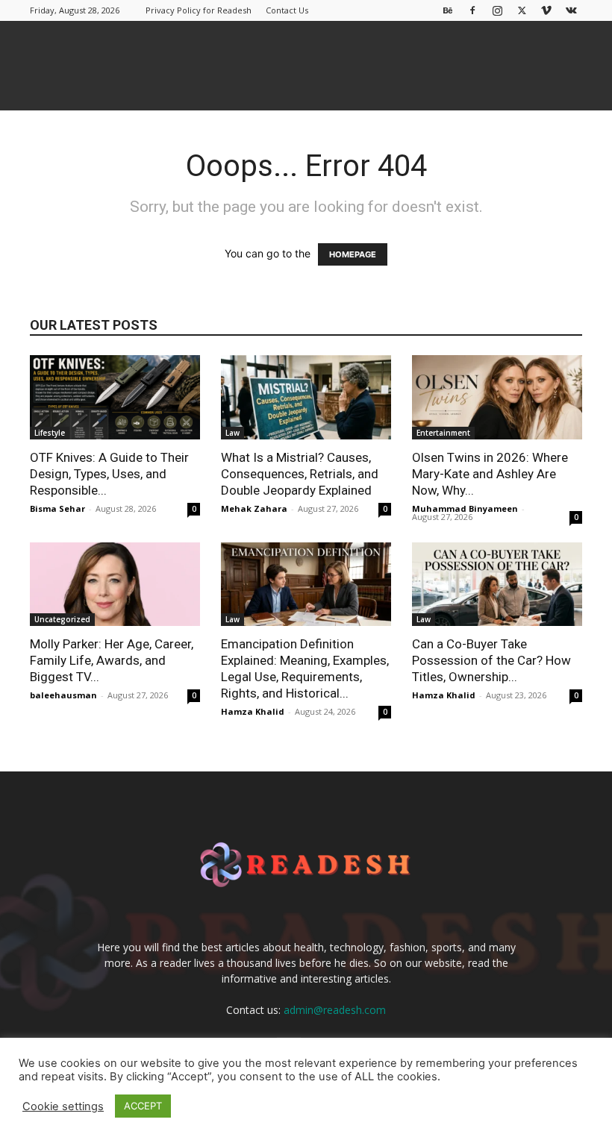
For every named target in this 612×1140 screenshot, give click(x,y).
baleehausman (63, 695)
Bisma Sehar (57, 508)
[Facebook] (472, 10)
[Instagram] (497, 10)
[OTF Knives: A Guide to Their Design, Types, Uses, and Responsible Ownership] (115, 397)
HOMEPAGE (352, 254)
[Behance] (448, 10)
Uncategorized (62, 619)
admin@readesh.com (335, 1010)
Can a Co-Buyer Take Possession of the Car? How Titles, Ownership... (491, 660)
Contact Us (287, 10)
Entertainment (443, 433)
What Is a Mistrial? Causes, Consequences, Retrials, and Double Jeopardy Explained (299, 474)
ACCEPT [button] (143, 1106)
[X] (521, 10)
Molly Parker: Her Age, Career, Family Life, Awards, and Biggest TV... (111, 660)
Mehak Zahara (254, 508)
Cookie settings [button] (63, 1106)
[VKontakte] (571, 10)
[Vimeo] (546, 10)
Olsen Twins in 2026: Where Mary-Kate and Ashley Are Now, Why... (490, 474)
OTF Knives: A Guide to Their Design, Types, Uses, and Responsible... (109, 474)
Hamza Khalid (252, 711)
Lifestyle (49, 433)
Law (232, 433)
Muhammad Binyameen (465, 508)
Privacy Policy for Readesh (199, 10)
